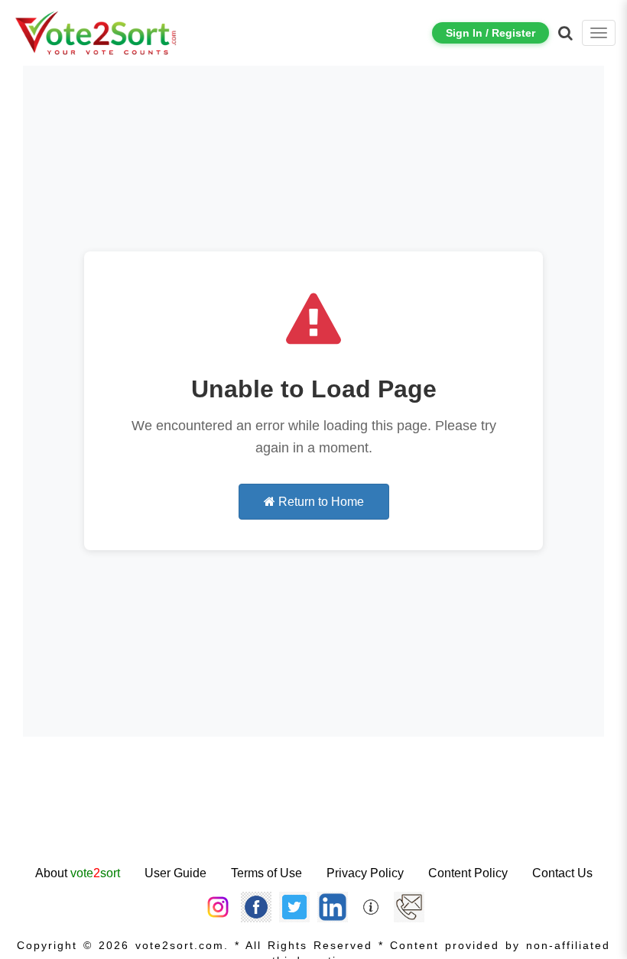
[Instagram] (218, 905)
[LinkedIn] (332, 905)
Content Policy (468, 873)
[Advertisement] (313, 813)
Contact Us (562, 873)
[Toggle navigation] (599, 33)
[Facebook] (256, 905)
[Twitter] (294, 905)
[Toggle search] (565, 32)
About (77, 873)
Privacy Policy (365, 873)
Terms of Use (266, 873)
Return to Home (319, 501)
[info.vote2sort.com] (371, 905)
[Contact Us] (409, 905)
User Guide (175, 873)
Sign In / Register (490, 33)
